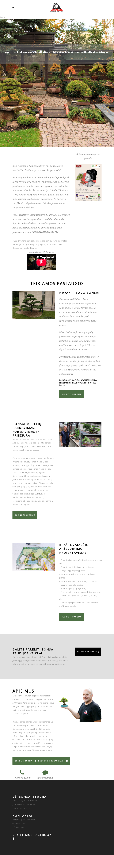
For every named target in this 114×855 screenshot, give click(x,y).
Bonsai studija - (24, 761)
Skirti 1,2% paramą (88, 652)
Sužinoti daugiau (72, 394)
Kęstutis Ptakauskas (29, 800)
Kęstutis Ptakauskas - (51, 761)
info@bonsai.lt (18, 827)
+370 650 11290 (19, 823)
